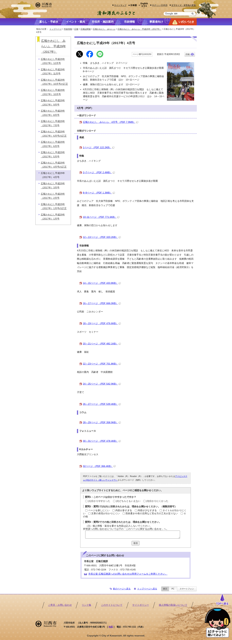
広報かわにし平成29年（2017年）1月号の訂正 (54, 206)
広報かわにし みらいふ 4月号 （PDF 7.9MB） (109, 122)
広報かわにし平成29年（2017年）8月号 (53, 113)
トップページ (55, 29)
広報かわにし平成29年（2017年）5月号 (53, 154)
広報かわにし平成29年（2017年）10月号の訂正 (54, 82)
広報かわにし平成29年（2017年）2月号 (53, 196)
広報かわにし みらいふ (104, 29)
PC (173, 589)
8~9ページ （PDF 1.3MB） (97, 192)
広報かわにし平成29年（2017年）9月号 (53, 102)
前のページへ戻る (122, 588)
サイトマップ (120, 5)
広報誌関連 (86, 29)
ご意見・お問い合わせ (60, 605)
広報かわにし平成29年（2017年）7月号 (53, 123)
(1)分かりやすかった (99, 501)
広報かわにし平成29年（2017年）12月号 (53, 61)
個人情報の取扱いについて (173, 605)
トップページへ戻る (147, 588)
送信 (135, 543)
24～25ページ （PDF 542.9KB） (100, 384)
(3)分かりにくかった (157, 501)
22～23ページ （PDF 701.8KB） (100, 363)
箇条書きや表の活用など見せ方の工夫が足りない (152, 513)
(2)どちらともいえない (128, 501)
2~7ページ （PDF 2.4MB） (97, 172)
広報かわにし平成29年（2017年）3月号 (53, 185)
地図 (111, 627)
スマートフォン (187, 589)
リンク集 (86, 605)
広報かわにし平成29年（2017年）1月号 (53, 216)
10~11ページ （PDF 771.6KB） (100, 217)
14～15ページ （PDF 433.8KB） (100, 283)
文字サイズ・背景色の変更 (183, 5)
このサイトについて (111, 605)
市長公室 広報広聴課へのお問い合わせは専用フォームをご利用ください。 (127, 574)
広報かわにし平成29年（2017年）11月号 (53, 71)
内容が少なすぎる (147, 510)
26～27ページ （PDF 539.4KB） (100, 404)
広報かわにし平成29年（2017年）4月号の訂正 (54, 164)
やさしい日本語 (159, 5)
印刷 (188, 54)
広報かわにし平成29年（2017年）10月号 (53, 92)
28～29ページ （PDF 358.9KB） (100, 422)
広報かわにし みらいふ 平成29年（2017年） (139, 29)
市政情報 (68, 29)
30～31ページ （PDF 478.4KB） (100, 441)
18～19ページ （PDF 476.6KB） (100, 323)
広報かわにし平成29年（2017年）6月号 (53, 144)
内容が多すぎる (123, 510)
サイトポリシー (140, 605)
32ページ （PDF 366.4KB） (98, 466)
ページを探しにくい (99, 510)
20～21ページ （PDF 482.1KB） (100, 343)
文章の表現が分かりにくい (105, 513)
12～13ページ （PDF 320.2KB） (100, 237)
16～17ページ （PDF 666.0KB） (100, 303)
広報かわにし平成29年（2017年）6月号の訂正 (54, 133)
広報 (76, 29)
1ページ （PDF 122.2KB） (97, 147)
